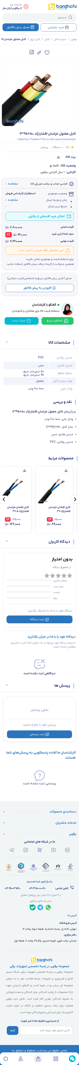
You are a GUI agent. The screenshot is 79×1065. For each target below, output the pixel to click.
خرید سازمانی (56, 27)
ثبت (12, 1030)
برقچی (74, 39)
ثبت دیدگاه (37, 619)
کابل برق (35, 39)
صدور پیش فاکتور (18, 27)
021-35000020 (37, 888)
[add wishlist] (47, 52)
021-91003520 (12, 888)
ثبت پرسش (37, 734)
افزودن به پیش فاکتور (37, 288)
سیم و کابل (60, 39)
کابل (46, 39)
